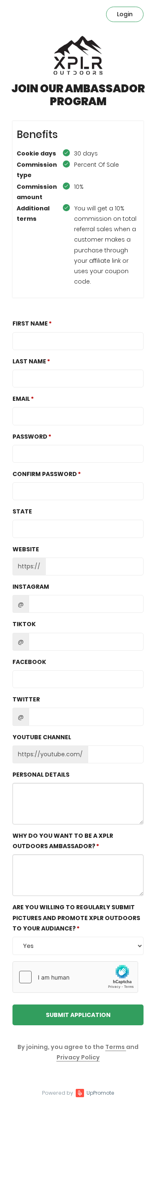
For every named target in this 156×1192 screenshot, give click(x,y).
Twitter (26, 699)
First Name (30, 323)
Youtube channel (41, 737)
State (22, 511)
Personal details (40, 774)
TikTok (24, 624)
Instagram (30, 586)
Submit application (78, 1015)
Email (21, 399)
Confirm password (44, 474)
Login (125, 14)
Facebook (29, 662)
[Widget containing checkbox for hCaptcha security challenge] (75, 977)
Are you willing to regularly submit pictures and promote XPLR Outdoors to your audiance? (76, 917)
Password (29, 436)
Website (25, 549)
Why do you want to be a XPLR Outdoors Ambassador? (62, 841)
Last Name (29, 361)
